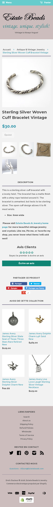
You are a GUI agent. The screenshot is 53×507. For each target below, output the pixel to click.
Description (25, 182)
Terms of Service (26, 435)
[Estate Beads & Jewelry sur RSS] (42, 454)
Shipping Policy (26, 424)
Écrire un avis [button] (26, 263)
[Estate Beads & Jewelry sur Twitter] (11, 454)
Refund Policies (26, 428)
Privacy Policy (26, 439)
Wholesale (26, 432)
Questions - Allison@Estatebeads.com (26, 469)
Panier (47, 2)
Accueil (7, 49)
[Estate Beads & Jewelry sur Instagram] (34, 454)
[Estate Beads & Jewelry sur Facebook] (19, 454)
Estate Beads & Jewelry (36, 480)
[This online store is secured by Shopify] (26, 502)
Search (26, 417)
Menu (9, 2)
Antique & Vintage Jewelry (31, 49)
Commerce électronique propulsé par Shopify (26, 484)
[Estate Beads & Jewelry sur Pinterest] (26, 454)
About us (26, 420)
